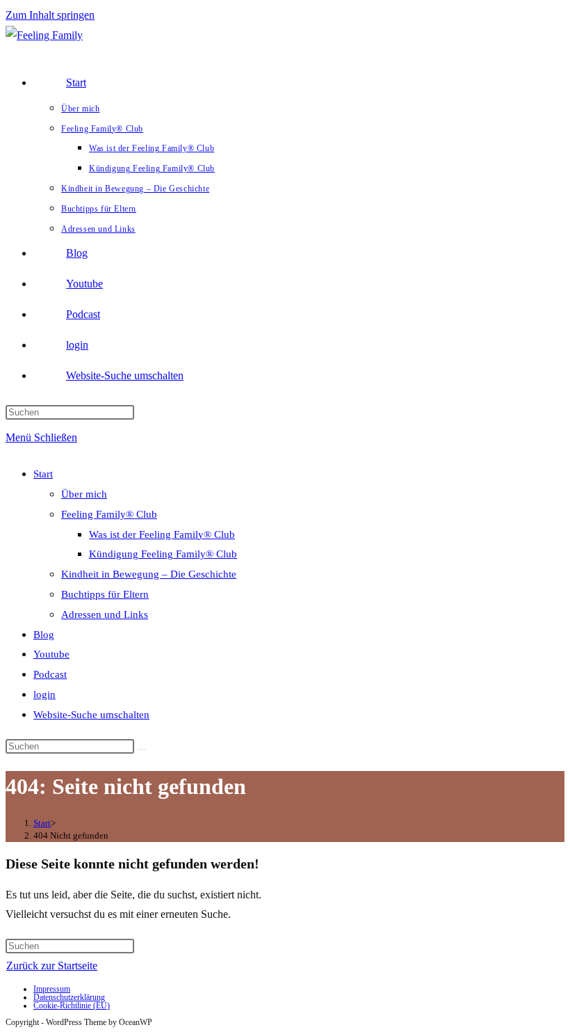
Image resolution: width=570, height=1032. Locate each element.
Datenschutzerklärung (69, 997)
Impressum (51, 989)
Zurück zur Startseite (51, 965)
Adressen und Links (104, 614)
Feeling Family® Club (109, 514)
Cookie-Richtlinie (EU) (71, 1005)
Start (43, 473)
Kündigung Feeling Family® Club (163, 553)
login (44, 694)
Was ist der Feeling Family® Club (162, 534)
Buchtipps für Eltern (105, 594)
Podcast (50, 674)
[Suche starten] (142, 749)
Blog (43, 634)
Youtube (51, 654)
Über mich (84, 494)
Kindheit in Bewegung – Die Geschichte (148, 574)
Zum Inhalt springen (50, 15)
